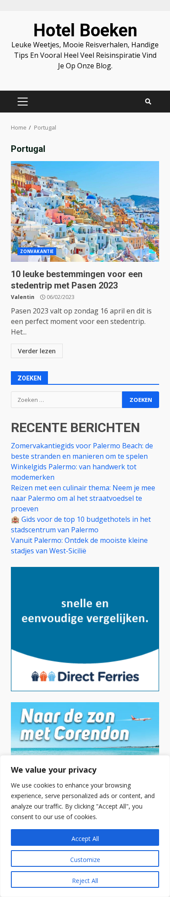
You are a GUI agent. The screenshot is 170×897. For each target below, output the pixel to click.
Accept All (85, 838)
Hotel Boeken (85, 30)
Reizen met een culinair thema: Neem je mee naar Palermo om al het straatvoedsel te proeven (83, 498)
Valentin (22, 297)
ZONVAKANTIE (37, 251)
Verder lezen (37, 351)
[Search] (148, 101)
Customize (85, 859)
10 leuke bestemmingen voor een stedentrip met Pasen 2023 (85, 211)
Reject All (85, 880)
